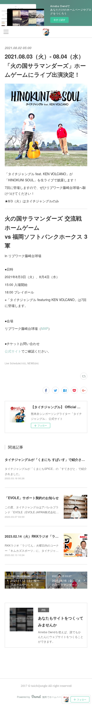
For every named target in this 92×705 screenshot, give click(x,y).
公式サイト (13, 351)
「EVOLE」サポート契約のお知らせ (32, 497)
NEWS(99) (33, 363)
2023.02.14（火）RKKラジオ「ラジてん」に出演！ (43, 536)
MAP (44, 328)
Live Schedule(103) (15, 363)
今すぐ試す (59, 19)
